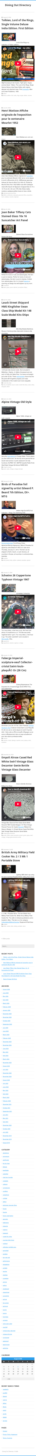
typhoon (16, 643)
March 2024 (6, 1059)
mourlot (11, 197)
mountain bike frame (8, 1240)
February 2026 (7, 1007)
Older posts (6, 939)
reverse (5, 1271)
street (8, 386)
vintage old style (7, 467)
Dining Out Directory (18, 5)
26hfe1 (5, 1403)
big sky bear (6, 1163)
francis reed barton (8, 1216)
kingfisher (8, 385)
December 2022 (7, 1073)
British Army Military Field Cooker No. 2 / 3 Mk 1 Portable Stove (18, 856)
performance (6, 1261)
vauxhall (5, 1327)
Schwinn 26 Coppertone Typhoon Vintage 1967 (16, 577)
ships (32, 385)
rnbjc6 (4, 1410)
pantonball (5, 1250)
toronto (5, 1310)
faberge (14, 740)
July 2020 (5, 1132)
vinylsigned (6, 1337)
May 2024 (5, 1052)
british (4, 926)
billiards (5, 1167)
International (11, 456)
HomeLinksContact (7, 543)
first (12, 95)
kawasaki (5, 1233)
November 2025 (7, 1017)
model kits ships (7, 383)
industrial (5, 1226)
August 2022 (6, 1080)
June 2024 (6, 1048)
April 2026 (5, 1000)
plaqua (26, 740)
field (12, 926)
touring (5, 1313)
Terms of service (7, 1438)
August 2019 (6, 1143)
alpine (4, 469)
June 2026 (6, 993)
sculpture (4, 742)
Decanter (21, 827)
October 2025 (6, 1021)
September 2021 (7, 1111)
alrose (4, 835)
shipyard (4, 386)
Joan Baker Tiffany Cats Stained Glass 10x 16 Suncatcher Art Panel (16, 216)
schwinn (12, 643)
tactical (5, 1299)
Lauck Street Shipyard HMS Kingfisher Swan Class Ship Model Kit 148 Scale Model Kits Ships (16, 308)
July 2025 (5, 1028)
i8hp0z (4, 1407)
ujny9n (4, 1414)
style (8, 469)
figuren (5, 1209)
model (17, 385)
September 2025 (7, 1024)
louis (22, 740)
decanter (16, 835)
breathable (6, 1170)
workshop (5, 1348)
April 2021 (5, 1122)
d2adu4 (5, 1396)
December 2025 (7, 1014)
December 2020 (7, 1125)
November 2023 (7, 1062)
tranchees (5, 1317)
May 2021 (5, 1118)
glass (8, 287)
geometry (5, 1219)
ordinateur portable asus (9, 1247)
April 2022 (5, 1094)
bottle (8, 835)
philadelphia (6, 1264)
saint (29, 740)
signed (28, 560)
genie (24, 835)
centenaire (10, 195)
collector (5, 738)
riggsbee (5, 1275)
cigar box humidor (8, 1177)
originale (16, 197)
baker (4, 287)
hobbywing (6, 1223)
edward (19, 560)
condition (5, 1191)
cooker (8, 926)
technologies (20, 376)
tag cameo (6, 1303)
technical (5, 1306)
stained (15, 287)
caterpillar (5, 1174)
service (5, 1282)
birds (11, 560)
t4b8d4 (5, 1417)
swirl (31, 835)
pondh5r (5, 1393)
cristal (9, 740)
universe (5, 1320)
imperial (18, 740)
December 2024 (7, 1042)
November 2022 (7, 1076)
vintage (12, 469)
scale (29, 385)
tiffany (25, 287)
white (19, 837)
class (4, 385)
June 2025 (6, 1031)
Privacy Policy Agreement (10, 1434)
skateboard (6, 1289)
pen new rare (6, 1257)
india (15, 95)
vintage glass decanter (9, 833)
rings (18, 95)
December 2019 (7, 1136)
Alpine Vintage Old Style (17, 402)
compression (6, 1188)
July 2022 (5, 1083)
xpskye (5, 1400)
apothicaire (6, 1160)
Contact (5, 1431)
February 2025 (7, 1038)
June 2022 (6, 1087)
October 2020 (6, 1129)
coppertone (6, 641)
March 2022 (6, 1097)
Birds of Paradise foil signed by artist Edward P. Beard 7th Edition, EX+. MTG (18, 490)
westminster (6, 1345)
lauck (13, 385)
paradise (5, 558)
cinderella (5, 1181)
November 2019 (7, 1139)
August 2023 (6, 1066)
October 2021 (6, 1108)
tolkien (25, 95)
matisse (7, 197)
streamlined (6, 1292)
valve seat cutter (7, 1324)
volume (30, 95)
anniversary (6, 1156)
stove (24, 926)
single (21, 95)
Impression (25, 89)
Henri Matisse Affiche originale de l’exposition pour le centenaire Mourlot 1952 (16, 117)
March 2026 (6, 1003)
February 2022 (7, 1101)
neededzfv (6, 1389)
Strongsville (5, 639)
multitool (5, 1243)
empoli (21, 835)
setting (5, 1285)
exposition (30, 176)
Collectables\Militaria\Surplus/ (10, 922)
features (26, 281)
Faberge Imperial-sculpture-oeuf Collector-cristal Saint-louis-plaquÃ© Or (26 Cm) (17, 664)
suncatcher (6, 285)
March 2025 (6, 1035)
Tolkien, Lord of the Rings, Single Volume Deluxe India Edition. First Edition (18, 24)
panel (11, 287)
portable (5, 924)
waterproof (6, 1341)
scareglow (5, 1278)
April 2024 (5, 1055)
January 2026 (6, 1010)
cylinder (5, 1198)
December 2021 (7, 1104)
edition (5, 93)
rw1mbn (5, 1421)
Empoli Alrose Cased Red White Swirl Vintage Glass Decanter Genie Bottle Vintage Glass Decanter (17, 763)
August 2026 (6, 989)
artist (4, 560)
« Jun (8, 1379)
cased (12, 835)
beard (7, 560)
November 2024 (7, 1045)
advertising (6, 1153)
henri (3, 197)
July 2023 (5, 1069)
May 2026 (5, 996)
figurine (5, 1212)
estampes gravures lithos (9, 193)
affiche (5, 195)
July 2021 (5, 1115)
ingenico (5, 1230)
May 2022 (5, 1090)
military (15, 926)
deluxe (5, 95)
